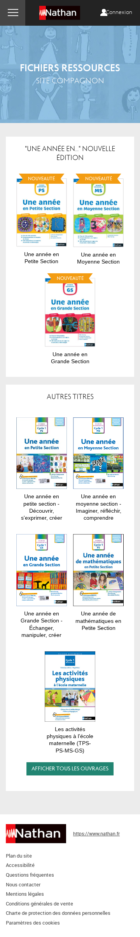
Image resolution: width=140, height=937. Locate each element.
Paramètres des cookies (33, 922)
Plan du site (19, 855)
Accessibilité (20, 864)
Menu (12, 13)
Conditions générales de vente (39, 903)
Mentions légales (25, 893)
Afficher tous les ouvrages (70, 768)
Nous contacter (23, 884)
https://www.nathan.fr (96, 833)
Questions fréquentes (30, 874)
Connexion (119, 12)
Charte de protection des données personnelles (58, 912)
